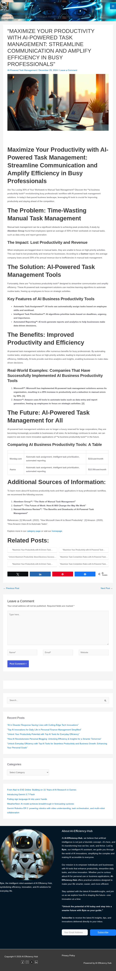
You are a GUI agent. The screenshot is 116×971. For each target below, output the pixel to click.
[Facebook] (22, 962)
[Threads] (31, 962)
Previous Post (11, 588)
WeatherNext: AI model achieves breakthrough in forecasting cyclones (40, 804)
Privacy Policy (68, 955)
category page (34, 531)
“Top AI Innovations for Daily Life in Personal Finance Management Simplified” (44, 730)
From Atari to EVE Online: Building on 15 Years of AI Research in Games (41, 790)
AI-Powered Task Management (22, 70)
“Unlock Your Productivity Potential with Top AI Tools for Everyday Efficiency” (43, 734)
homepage (57, 531)
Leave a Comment (68, 70)
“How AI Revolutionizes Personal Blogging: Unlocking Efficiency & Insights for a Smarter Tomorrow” (54, 739)
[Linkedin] (36, 962)
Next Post (107, 588)
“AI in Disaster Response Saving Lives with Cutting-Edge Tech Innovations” (43, 725)
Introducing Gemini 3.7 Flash (21, 794)
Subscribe (103, 932)
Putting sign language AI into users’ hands (27, 799)
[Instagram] (27, 962)
